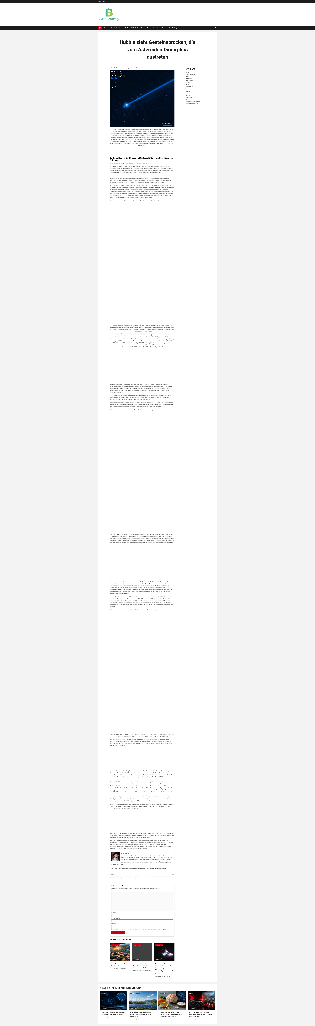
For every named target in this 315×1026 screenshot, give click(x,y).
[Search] (216, 27)
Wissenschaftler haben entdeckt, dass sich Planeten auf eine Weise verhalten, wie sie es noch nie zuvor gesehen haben (125, 877)
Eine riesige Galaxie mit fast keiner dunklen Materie (160, 875)
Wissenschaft (145, 28)
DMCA (188, 99)
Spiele (190, 993)
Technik (155, 28)
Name (113, 912)
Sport (163, 28)
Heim (105, 28)
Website (113, 923)
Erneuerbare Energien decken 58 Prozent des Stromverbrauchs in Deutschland (140, 1014)
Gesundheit (163, 993)
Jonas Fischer (123, 968)
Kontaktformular (190, 97)
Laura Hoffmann (115, 68)
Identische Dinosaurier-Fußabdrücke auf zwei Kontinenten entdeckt (140, 966)
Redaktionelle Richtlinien (193, 101)
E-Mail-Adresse (116, 918)
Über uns (188, 95)
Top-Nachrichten (116, 28)
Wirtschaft (134, 28)
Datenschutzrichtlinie (192, 103)
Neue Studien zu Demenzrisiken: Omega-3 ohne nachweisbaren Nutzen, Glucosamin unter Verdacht (172, 1014)
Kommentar (115, 891)
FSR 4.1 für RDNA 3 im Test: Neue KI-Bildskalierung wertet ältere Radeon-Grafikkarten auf (200, 1014)
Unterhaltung (173, 28)
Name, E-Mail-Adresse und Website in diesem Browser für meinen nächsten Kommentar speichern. (140, 929)
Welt (126, 28)
